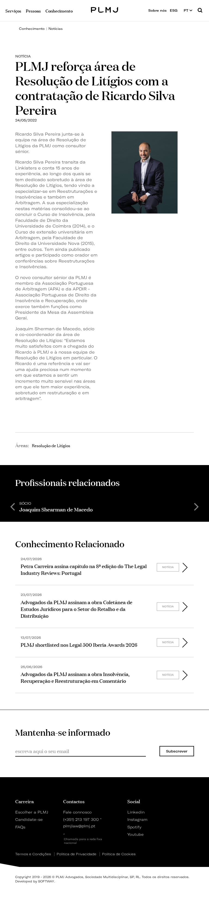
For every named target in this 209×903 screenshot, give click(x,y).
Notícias (55, 29)
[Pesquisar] (200, 11)
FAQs (20, 827)
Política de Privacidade (76, 854)
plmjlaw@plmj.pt (79, 826)
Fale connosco (77, 812)
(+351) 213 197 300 (81, 819)
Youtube (135, 834)
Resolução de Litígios (51, 445)
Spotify (134, 827)
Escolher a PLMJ (31, 812)
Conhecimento (32, 29)
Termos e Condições (33, 854)
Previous (12, 506)
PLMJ (104, 9)
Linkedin (136, 812)
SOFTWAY (46, 881)
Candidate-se (29, 819)
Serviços (13, 10)
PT (186, 10)
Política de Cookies (119, 854)
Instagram (136, 819)
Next (196, 506)
